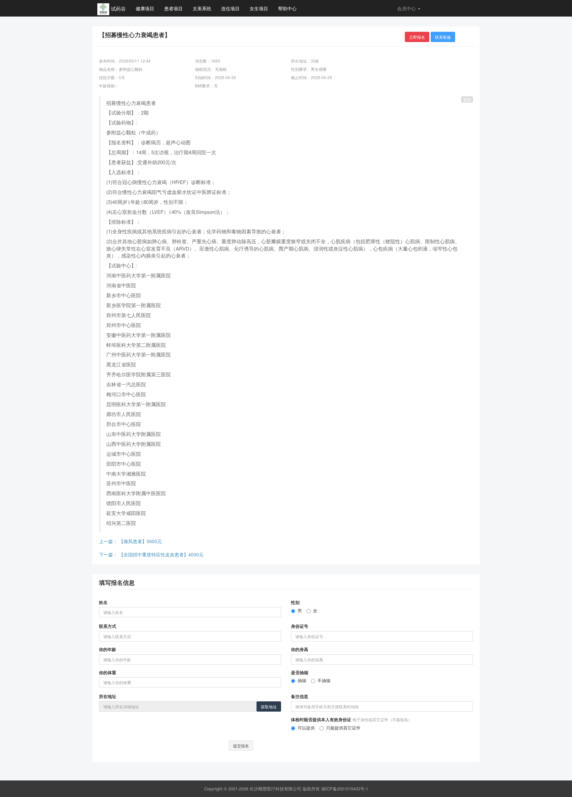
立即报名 (417, 37)
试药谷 (118, 8)
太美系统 (202, 8)
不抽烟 (323, 680)
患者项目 (173, 8)
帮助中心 (287, 8)
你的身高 (299, 649)
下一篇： (151, 554)
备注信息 (299, 696)
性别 (295, 602)
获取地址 (269, 706)
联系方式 (107, 626)
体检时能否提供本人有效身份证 (351, 720)
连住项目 (230, 8)
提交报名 (241, 745)
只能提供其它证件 (343, 728)
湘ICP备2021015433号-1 (344, 788)
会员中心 (407, 8)
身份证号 (299, 626)
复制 (467, 99)
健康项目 (145, 8)
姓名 (103, 602)
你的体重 (107, 673)
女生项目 (259, 8)
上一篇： (130, 541)
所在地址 (107, 696)
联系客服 (443, 37)
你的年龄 (107, 649)
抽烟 (302, 680)
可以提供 (306, 728)
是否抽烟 (299, 673)
